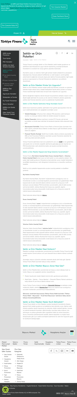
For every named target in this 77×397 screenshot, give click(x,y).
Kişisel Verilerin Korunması (45, 386)
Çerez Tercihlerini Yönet (60, 16)
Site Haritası (5, 386)
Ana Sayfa (25, 59)
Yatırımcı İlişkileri (15, 343)
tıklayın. (44, 195)
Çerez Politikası (5, 4)
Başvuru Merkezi (28, 332)
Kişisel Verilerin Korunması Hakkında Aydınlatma (25, 8)
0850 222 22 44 (62, 393)
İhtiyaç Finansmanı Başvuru (20, 377)
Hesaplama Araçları (58, 332)
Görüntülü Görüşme (54, 285)
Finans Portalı (26, 343)
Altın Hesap (20, 361)
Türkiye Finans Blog (71, 343)
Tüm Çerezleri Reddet (58, 7)
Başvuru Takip (70, 394)
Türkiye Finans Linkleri (60, 343)
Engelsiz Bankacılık (32, 386)
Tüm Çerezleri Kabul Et (9, 25)
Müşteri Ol (20, 363)
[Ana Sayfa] (20, 41)
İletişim (66, 386)
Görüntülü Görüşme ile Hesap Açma (20, 356)
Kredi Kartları (7, 363)
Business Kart (44, 287)
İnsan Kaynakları (58, 386)
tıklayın (44, 220)
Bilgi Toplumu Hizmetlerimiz (17, 386)
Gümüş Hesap (21, 381)
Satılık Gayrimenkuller (39, 343)
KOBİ (31, 59)
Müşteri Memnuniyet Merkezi (6, 344)
